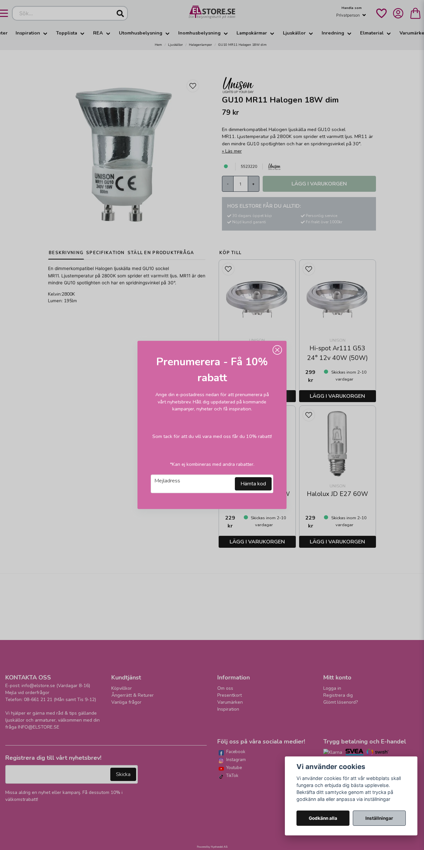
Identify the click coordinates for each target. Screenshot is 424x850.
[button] (277, 350)
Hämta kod (253, 484)
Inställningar (379, 818)
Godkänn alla (323, 818)
